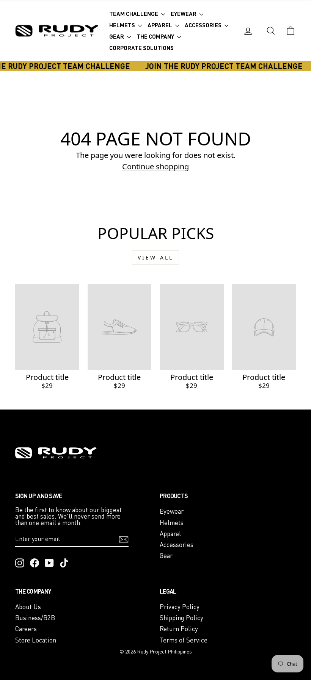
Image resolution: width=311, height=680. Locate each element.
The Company (156, 36)
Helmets (122, 25)
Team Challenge (134, 13)
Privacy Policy (179, 607)
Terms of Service (183, 640)
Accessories (204, 25)
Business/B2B (35, 618)
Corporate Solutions (141, 48)
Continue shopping (155, 166)
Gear (117, 36)
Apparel (160, 25)
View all (156, 257)
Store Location (35, 640)
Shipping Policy (181, 618)
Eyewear (184, 13)
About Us (28, 607)
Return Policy (179, 629)
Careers (26, 629)
